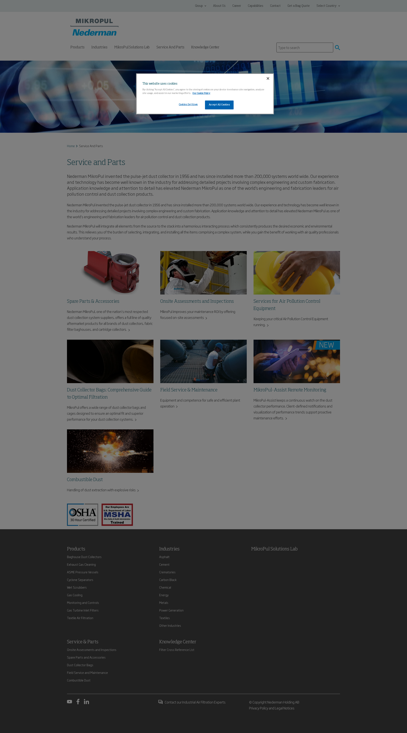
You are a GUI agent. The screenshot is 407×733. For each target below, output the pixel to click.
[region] (205, 93)
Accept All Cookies (219, 104)
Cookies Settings (188, 104)
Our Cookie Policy (201, 93)
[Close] (268, 78)
